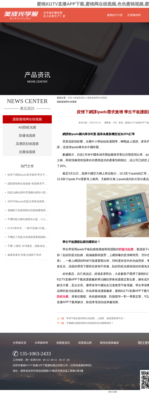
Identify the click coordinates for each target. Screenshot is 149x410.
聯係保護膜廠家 (109, 342)
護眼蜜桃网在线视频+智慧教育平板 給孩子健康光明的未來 (40, 183)
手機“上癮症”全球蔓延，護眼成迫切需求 (30, 245)
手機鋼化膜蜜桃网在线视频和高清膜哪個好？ (90, 323)
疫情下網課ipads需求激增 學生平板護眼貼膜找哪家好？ (38, 174)
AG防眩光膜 (27, 127)
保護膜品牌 (85, 342)
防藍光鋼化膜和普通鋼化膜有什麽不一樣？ (31, 192)
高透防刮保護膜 (27, 144)
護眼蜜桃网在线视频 (27, 119)
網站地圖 (112, 392)
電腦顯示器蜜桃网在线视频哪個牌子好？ (30, 210)
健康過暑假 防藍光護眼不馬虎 (24, 254)
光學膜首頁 (19, 342)
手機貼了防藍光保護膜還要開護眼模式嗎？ (31, 237)
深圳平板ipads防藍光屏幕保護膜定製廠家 (30, 201)
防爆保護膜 (27, 135)
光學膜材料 (134, 15)
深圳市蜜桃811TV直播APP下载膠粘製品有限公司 (101, 406)
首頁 (70, 98)
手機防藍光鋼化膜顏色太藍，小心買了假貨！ (32, 219)
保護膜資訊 (79, 98)
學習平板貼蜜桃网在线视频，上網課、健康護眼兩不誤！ (95, 318)
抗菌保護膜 (27, 152)
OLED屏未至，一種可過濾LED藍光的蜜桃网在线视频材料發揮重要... (46, 228)
